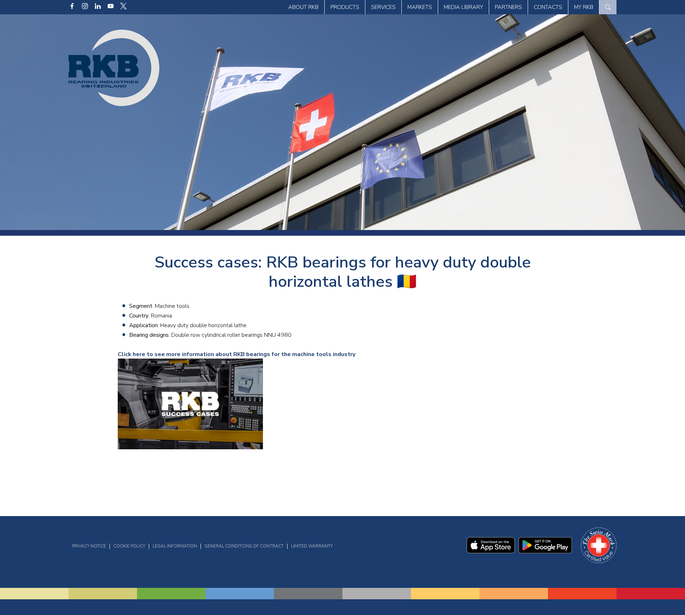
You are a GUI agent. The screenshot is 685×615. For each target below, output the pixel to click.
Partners (508, 7)
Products (344, 7)
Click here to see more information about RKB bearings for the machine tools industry (236, 354)
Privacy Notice (89, 546)
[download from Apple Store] (491, 551)
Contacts (548, 7)
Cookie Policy (129, 546)
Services (383, 7)
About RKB (303, 7)
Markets (419, 7)
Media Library (463, 7)
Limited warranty (312, 546)
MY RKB (583, 7)
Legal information (175, 546)
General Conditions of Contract (244, 546)
